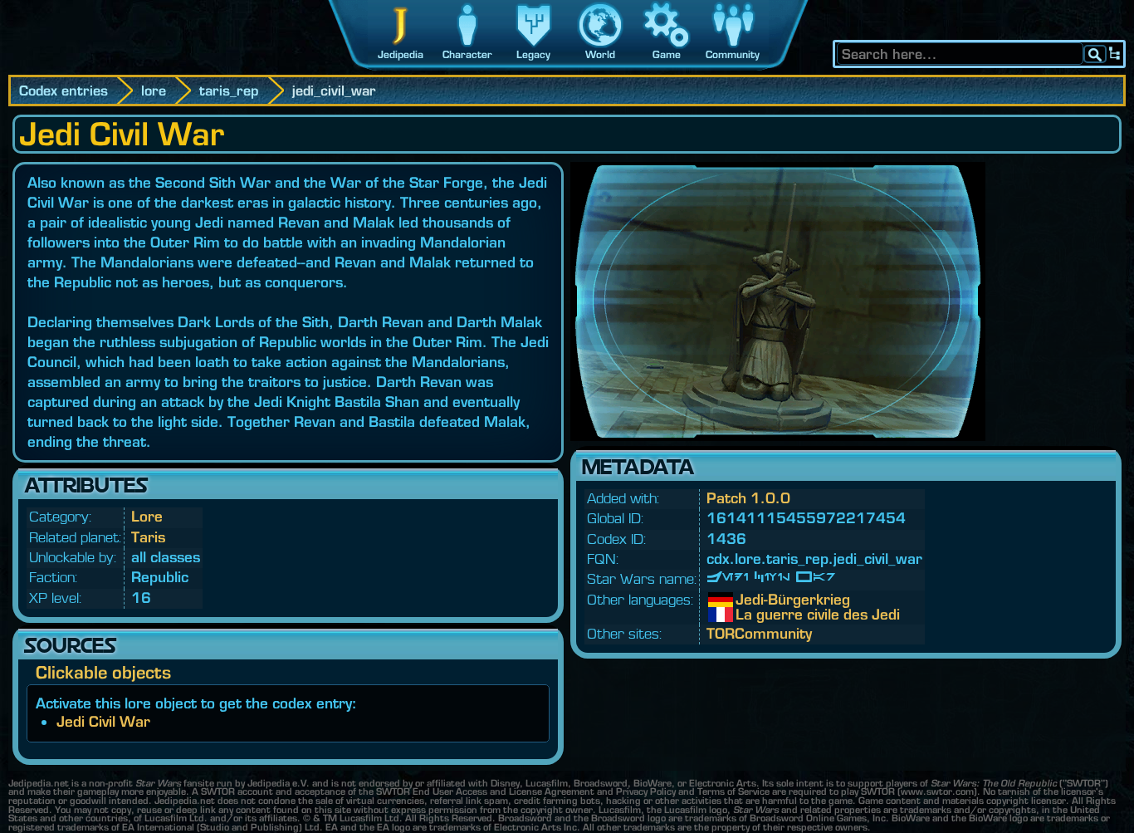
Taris (148, 537)
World (600, 54)
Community (733, 54)
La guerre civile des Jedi (748, 614)
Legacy (533, 54)
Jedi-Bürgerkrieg (748, 599)
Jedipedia (400, 54)
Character (467, 54)
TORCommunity (759, 633)
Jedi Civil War (103, 721)
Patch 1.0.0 (748, 498)
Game (667, 54)
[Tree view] (1115, 54)
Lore (147, 516)
